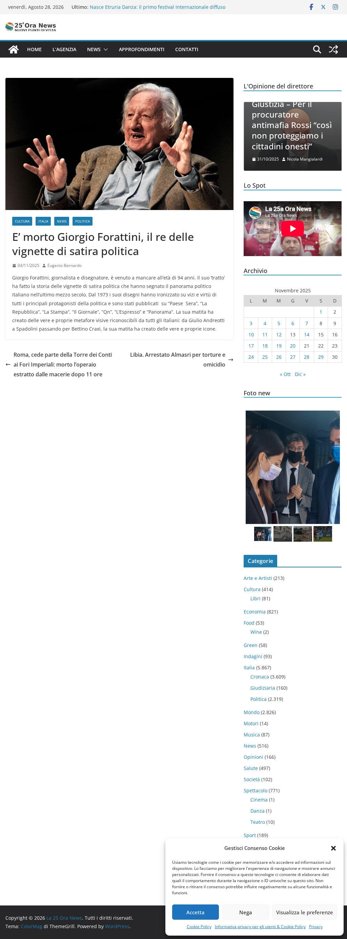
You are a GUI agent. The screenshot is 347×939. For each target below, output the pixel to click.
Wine (256, 632)
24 (251, 357)
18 (265, 345)
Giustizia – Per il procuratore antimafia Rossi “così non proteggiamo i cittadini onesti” (292, 125)
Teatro (257, 822)
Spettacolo (255, 790)
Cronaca (259, 676)
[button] (333, 848)
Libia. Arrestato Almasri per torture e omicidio (177, 359)
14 (306, 334)
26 (279, 357)
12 (279, 334)
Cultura (22, 221)
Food (249, 623)
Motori (251, 723)
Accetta (195, 912)
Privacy (316, 927)
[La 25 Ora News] (13, 49)
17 (251, 345)
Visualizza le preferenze (304, 912)
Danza (257, 811)
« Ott (285, 374)
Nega (245, 912)
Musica (252, 734)
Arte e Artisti (258, 578)
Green (251, 645)
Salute (251, 768)
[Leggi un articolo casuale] (333, 49)
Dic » (300, 374)
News (94, 49)
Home (34, 49)
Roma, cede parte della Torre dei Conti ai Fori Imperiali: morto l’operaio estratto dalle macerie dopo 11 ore (63, 364)
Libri (255, 598)
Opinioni (253, 757)
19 (279, 345)
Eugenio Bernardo (64, 265)
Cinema (259, 799)
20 (292, 345)
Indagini (253, 656)
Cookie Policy (199, 927)
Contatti (186, 49)
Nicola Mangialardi (305, 159)
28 (306, 357)
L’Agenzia (64, 49)
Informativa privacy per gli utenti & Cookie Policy (260, 927)
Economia (255, 611)
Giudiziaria (262, 688)
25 (265, 357)
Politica (82, 221)
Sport (250, 835)
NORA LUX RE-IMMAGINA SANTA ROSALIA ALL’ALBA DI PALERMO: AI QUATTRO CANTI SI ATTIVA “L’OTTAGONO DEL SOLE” (156, 10)
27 (292, 357)
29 (321, 357)
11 (265, 334)
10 (251, 334)
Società (252, 779)
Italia (43, 221)
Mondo (252, 712)
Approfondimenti (141, 49)
